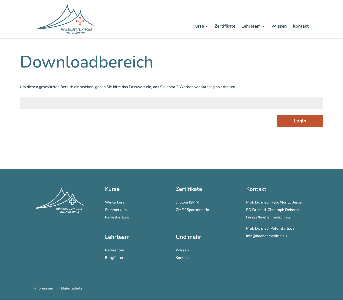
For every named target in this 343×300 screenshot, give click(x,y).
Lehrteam (251, 26)
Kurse (198, 26)
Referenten (114, 250)
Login (300, 121)
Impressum (43, 288)
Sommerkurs (116, 209)
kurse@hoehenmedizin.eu (268, 217)
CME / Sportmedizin (192, 209)
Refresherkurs (117, 217)
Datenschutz (71, 288)
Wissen (279, 26)
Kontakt (301, 26)
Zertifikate (225, 26)
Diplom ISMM (187, 202)
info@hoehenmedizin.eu (266, 236)
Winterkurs (114, 202)
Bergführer (114, 257)
